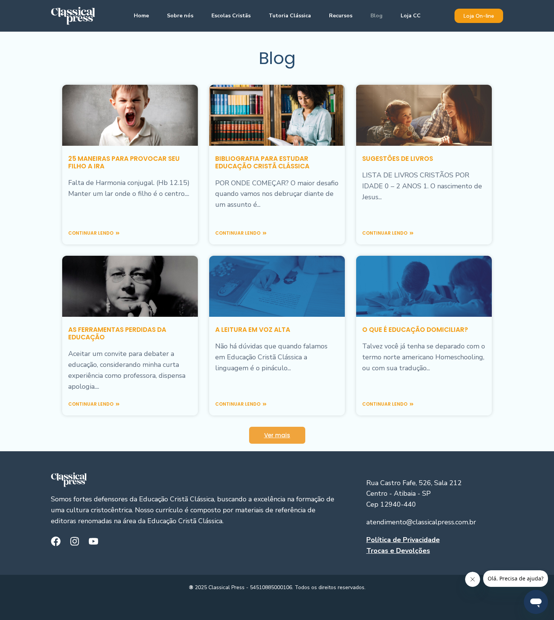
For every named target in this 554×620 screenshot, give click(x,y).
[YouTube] (93, 541)
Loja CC (411, 15)
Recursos (340, 15)
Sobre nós (180, 15)
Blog (376, 15)
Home (141, 15)
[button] (479, 16)
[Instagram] (75, 541)
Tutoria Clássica (290, 15)
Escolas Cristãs (231, 15)
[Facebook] (56, 541)
